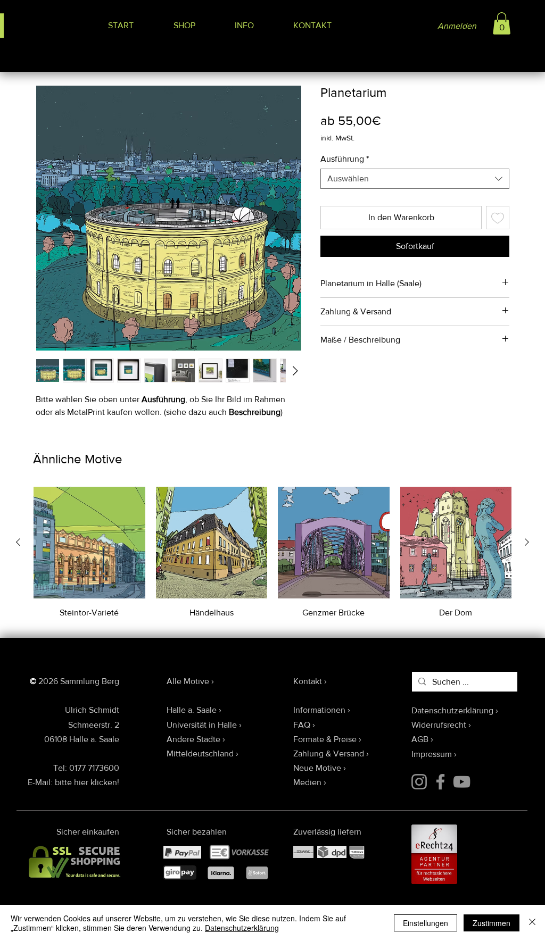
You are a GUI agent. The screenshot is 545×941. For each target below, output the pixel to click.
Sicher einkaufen (87, 831)
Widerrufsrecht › (441, 724)
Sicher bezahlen (197, 831)
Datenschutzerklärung (242, 927)
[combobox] (414, 179)
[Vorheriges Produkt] (18, 542)
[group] (272, 552)
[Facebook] (440, 781)
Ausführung (344, 158)
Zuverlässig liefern (327, 831)
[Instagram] (419, 781)
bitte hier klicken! (87, 782)
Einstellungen (425, 923)
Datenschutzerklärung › (454, 710)
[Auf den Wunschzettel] (497, 217)
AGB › (422, 739)
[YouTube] (461, 781)
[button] (501, 23)
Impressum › (434, 754)
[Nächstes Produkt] (527, 542)
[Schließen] (532, 922)
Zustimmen (491, 923)
